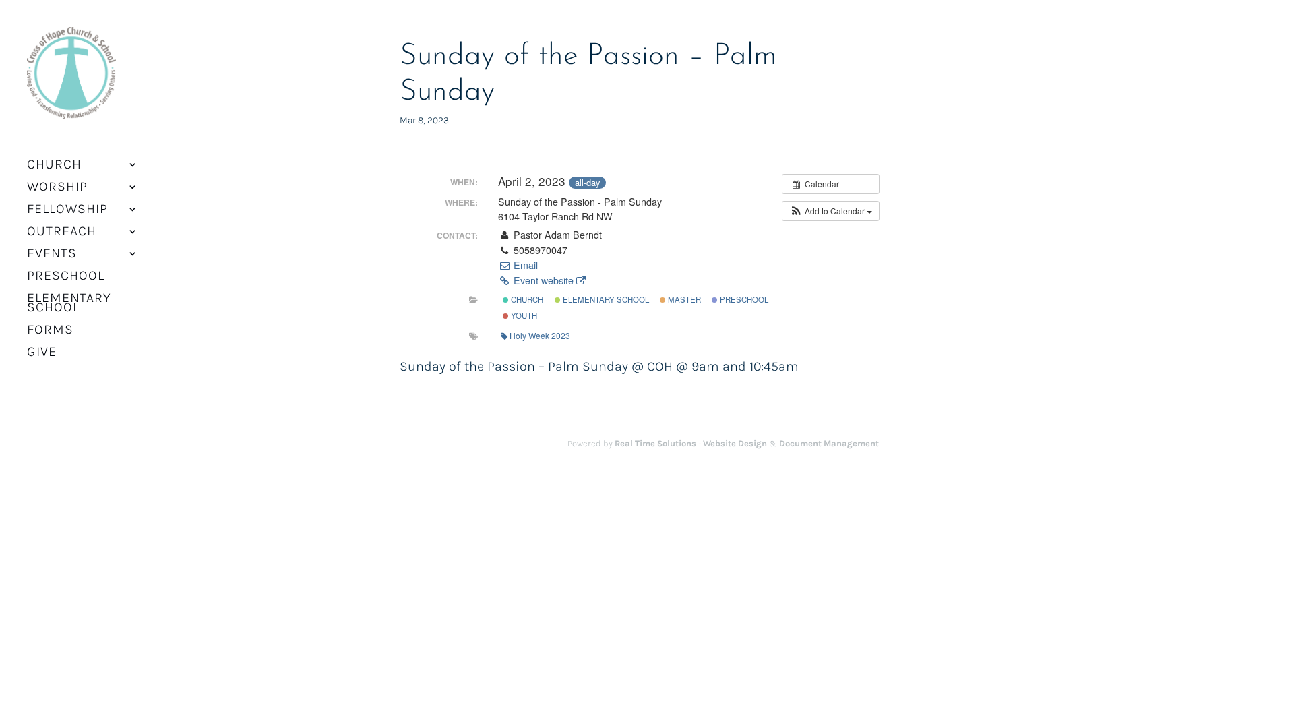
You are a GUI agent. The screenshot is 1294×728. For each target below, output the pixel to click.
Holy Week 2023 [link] (540, 335)
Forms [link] (50, 331)
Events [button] (52, 255)
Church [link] (526, 299)
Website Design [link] (735, 443)
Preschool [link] (65, 277)
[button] (830, 211)
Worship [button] (57, 188)
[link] (71, 81)
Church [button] (54, 166)
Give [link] (42, 353)
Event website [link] (543, 280)
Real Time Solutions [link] (655, 443)
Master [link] (683, 299)
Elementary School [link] (69, 304)
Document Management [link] (829, 443)
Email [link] (524, 265)
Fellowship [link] (67, 210)
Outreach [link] (61, 232)
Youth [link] (523, 315)
